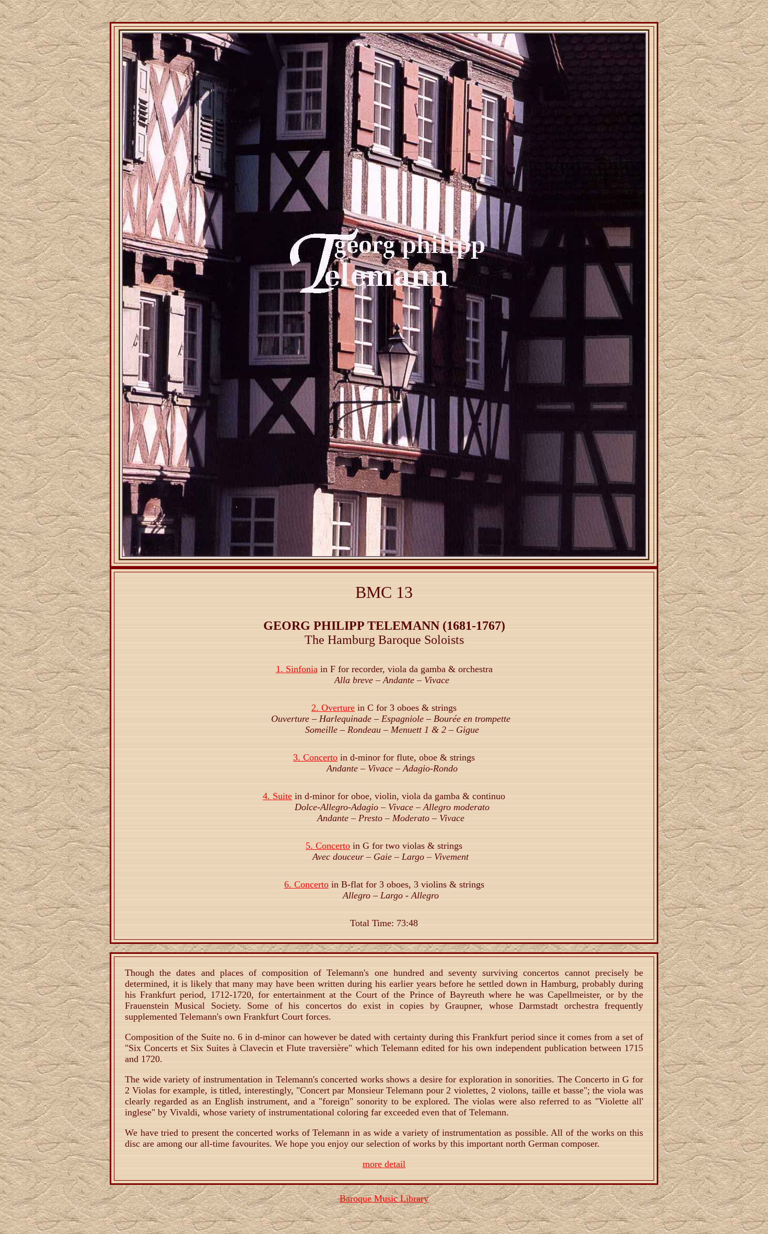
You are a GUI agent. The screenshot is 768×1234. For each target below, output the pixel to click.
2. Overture (333, 707)
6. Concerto (306, 884)
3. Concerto (315, 757)
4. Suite (277, 796)
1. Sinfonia (297, 669)
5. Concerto (328, 845)
